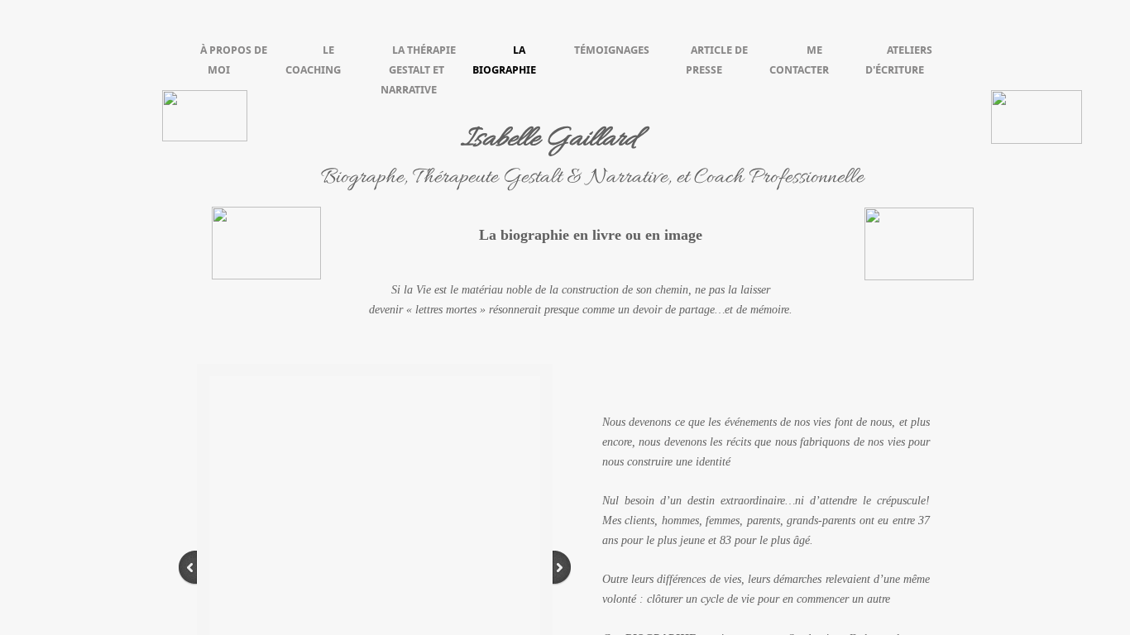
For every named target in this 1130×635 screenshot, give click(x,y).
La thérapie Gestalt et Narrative (418, 70)
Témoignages (611, 50)
